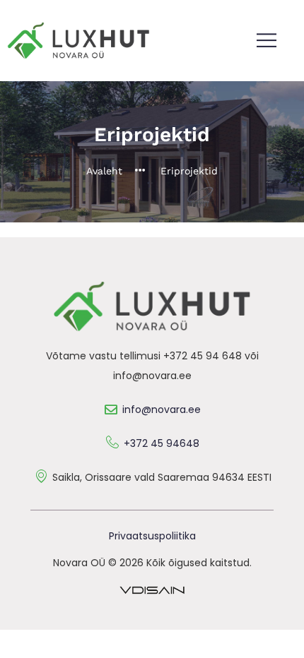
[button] (267, 40)
